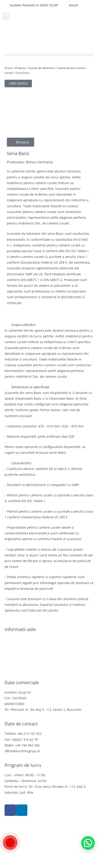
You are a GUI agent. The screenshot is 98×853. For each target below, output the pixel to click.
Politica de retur (17, 656)
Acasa (8, 68)
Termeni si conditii (19, 639)
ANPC (9, 668)
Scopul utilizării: (23, 325)
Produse (20, 68)
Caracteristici (21, 463)
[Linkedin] (21, 810)
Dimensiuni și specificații (30, 387)
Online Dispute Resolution (25, 662)
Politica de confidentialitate (25, 645)
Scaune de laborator (41, 68)
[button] (6, 16)
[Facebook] (10, 810)
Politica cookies (16, 651)
